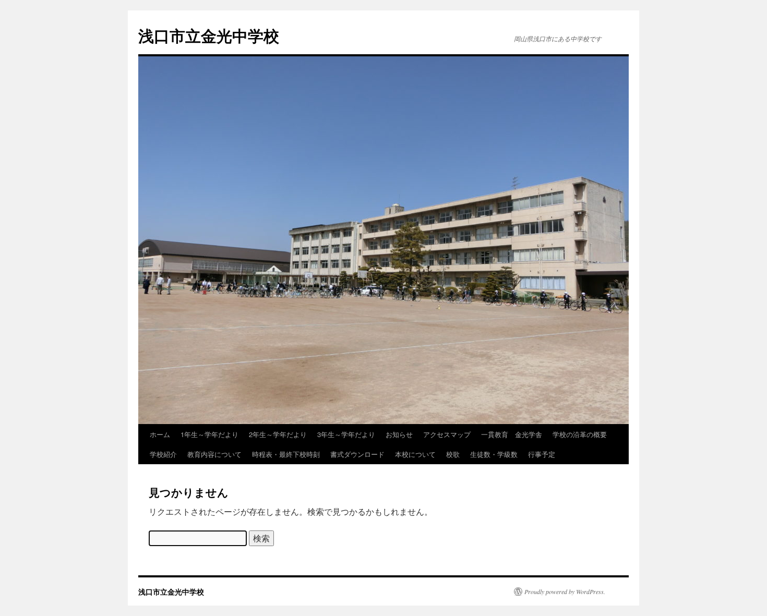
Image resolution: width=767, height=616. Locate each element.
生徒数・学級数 (494, 454)
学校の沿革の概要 (580, 434)
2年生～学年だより (278, 434)
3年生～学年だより (346, 434)
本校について (415, 454)
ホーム (160, 434)
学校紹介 (163, 454)
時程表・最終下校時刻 (286, 454)
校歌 (453, 454)
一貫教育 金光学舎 (511, 434)
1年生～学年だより (209, 434)
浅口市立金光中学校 (208, 35)
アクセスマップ (447, 434)
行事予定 (541, 454)
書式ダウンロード (357, 454)
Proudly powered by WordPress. (564, 591)
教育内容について (214, 454)
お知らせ (399, 434)
